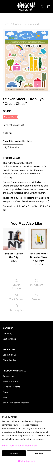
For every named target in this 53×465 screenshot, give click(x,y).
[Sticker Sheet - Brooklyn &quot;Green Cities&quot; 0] (26, 60)
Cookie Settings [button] (26, 460)
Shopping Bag (16, 310)
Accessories (8, 376)
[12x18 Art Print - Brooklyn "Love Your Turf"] (39, 239)
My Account (36, 284)
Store (16, 24)
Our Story (7, 333)
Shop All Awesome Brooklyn (16, 402)
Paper (6, 392)
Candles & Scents (11, 386)
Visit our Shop (9, 338)
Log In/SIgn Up (9, 354)
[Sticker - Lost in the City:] (14, 239)
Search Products (16, 286)
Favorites (37, 299)
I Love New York (31, 24)
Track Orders (16, 299)
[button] (26, 6)
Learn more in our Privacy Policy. (19, 445)
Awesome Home (10, 381)
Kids (5, 397)
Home (6, 24)
